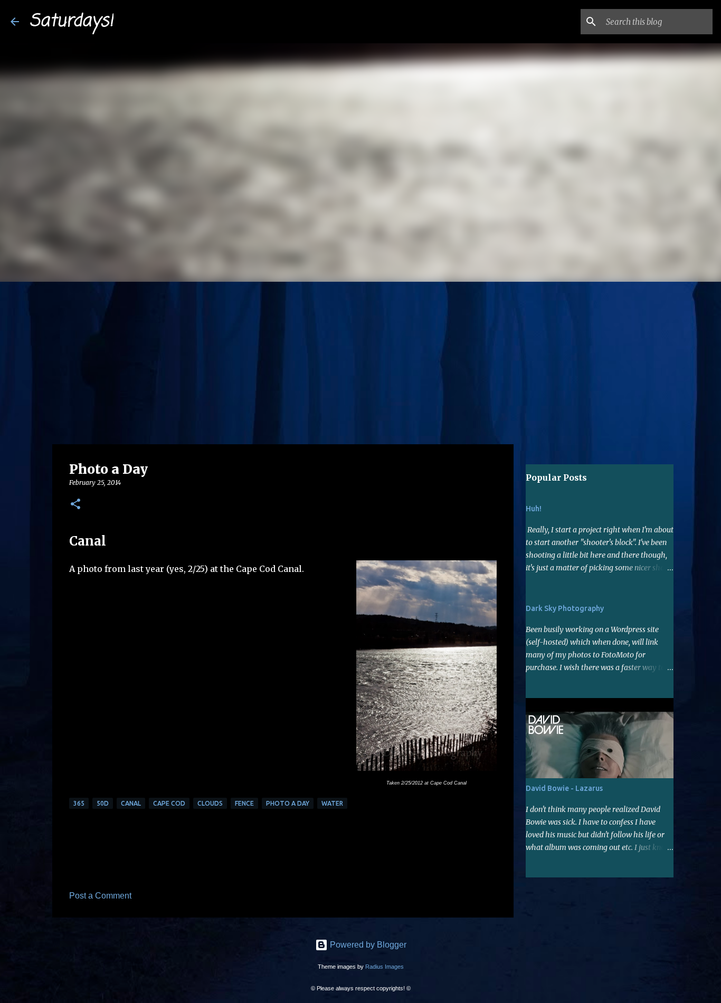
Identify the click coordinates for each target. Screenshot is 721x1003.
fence (244, 803)
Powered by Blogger (367, 944)
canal (131, 803)
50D (103, 803)
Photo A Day (287, 803)
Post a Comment (100, 895)
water (332, 803)
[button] (75, 505)
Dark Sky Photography (565, 608)
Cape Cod (169, 803)
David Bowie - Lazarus (564, 788)
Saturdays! (71, 21)
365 (78, 803)
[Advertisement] (360, 361)
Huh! (534, 508)
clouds (210, 803)
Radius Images (384, 966)
